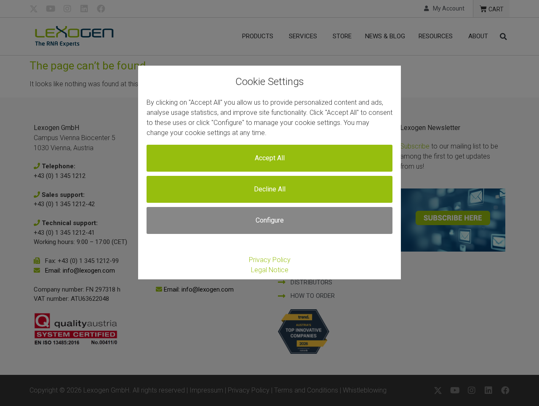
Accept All (270, 158)
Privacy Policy (270, 260)
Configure (270, 220)
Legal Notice (269, 270)
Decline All (270, 189)
